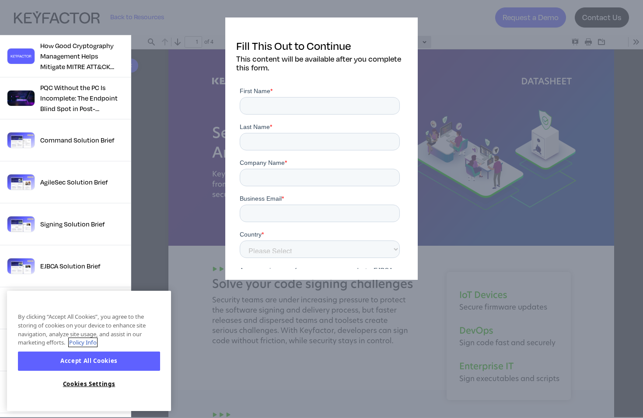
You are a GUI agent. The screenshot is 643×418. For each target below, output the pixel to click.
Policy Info (83, 342)
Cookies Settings (89, 384)
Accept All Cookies (89, 361)
